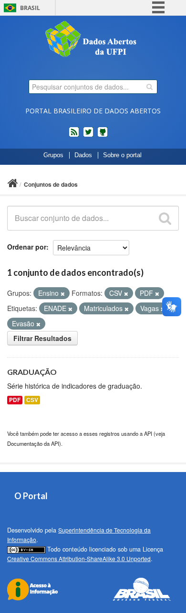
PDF (15, 400)
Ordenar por (26, 246)
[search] (149, 86)
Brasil (30, 8)
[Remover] (63, 293)
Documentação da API (33, 443)
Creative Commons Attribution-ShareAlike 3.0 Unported (79, 558)
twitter (88, 135)
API (148, 433)
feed (74, 135)
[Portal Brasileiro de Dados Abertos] (93, 40)
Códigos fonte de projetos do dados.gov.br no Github (102, 135)
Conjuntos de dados (51, 184)
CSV (32, 400)
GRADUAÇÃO (32, 371)
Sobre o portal (122, 155)
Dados (83, 155)
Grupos (53, 155)
